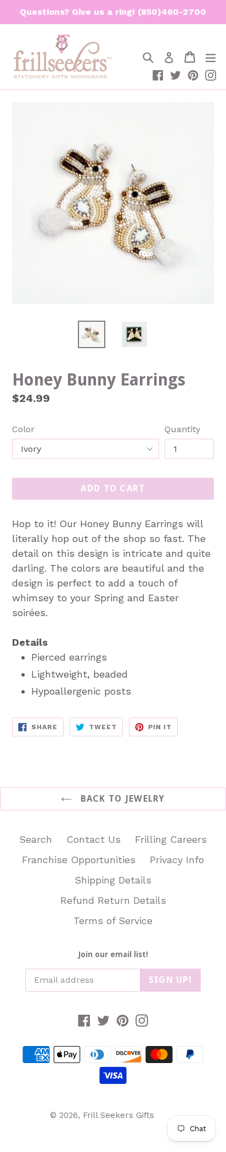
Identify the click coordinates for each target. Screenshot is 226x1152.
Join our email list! (113, 954)
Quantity (182, 429)
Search (35, 839)
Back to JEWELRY (121, 798)
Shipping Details (113, 880)
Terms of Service (113, 920)
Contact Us (93, 839)
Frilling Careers (171, 839)
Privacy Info (177, 859)
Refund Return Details (113, 900)
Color (23, 429)
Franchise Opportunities (78, 859)
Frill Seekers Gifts (118, 1115)
